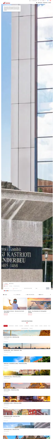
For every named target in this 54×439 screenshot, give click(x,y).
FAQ (38, 0)
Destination (40, 2)
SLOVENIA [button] (21, 325)
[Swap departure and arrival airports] (13, 288)
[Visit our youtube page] (50, 0)
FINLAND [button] (32, 325)
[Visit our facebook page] (47, 0)
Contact (41, 0)
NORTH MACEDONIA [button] (25, 328)
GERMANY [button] (5, 325)
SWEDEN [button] (16, 325)
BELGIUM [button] (45, 325)
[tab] (6, 284)
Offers (49, 2)
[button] (30, 0)
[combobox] (8, 288)
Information (45, 2)
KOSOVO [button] (31, 328)
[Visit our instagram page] (49, 0)
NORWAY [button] (36, 325)
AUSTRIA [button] (40, 325)
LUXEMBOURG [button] (26, 325)
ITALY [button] (49, 325)
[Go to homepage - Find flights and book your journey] (36, 2)
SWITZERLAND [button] (11, 325)
